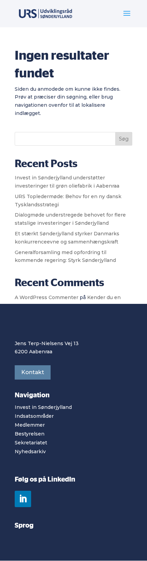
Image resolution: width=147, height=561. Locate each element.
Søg (124, 139)
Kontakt (32, 372)
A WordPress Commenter (46, 297)
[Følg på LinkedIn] (23, 499)
